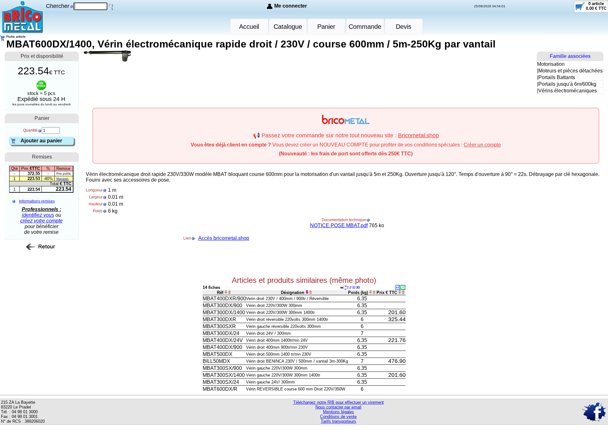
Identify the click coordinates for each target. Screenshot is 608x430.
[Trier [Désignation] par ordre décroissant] (310, 292)
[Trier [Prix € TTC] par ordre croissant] (400, 292)
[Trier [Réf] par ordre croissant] (226, 292)
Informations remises (37, 201)
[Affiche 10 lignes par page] (354, 287)
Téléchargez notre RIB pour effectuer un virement (338, 402)
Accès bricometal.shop (223, 238)
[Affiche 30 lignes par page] (358, 287)
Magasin (62, 178)
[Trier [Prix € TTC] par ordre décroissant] (403, 292)
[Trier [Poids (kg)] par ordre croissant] (370, 292)
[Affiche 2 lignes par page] (348, 287)
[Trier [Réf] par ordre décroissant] (229, 292)
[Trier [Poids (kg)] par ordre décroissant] (374, 292)
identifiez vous (38, 215)
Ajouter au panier (41, 140)
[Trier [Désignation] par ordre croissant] (307, 292)
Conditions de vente (338, 416)
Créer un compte (482, 144)
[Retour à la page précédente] (42, 250)
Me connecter (290, 6)
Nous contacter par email (338, 407)
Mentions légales (338, 411)
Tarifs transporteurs (338, 421)
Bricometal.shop (418, 135)
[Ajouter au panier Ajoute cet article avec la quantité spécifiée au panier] (14, 142)
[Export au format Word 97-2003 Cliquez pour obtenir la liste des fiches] (397, 288)
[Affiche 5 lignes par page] (350, 287)
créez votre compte (41, 220)
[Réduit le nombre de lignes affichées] (343, 287)
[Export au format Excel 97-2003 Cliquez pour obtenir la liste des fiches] (403, 288)
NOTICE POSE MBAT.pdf (339, 225)
